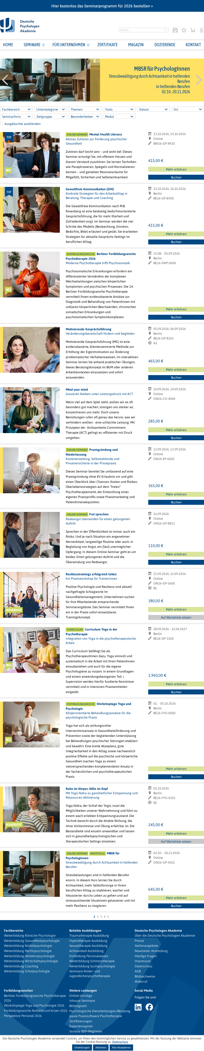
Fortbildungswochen (18, 990)
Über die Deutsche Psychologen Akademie (165, 935)
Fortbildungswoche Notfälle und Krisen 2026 (35, 1010)
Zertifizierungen (80, 1021)
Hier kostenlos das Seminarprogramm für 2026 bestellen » (102, 6)
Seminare (32, 44)
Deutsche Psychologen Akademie (158, 930)
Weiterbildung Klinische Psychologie (30, 935)
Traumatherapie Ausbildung (89, 935)
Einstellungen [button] (82, 1047)
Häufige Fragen (146, 956)
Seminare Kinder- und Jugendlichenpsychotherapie (89, 973)
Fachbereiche (13, 930)
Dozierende (164, 44)
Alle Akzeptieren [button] (121, 1047)
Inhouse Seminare (82, 1000)
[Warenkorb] (192, 30)
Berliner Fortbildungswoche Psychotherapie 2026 (35, 998)
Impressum (143, 961)
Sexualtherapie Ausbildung (88, 945)
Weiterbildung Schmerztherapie (92, 961)
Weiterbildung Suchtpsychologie (92, 966)
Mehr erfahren (176, 169)
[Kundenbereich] (201, 30)
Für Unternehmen (68, 44)
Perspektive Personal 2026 (23, 1016)
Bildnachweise (145, 976)
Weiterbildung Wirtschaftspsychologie (31, 961)
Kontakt (193, 44)
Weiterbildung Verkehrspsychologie (29, 956)
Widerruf (141, 981)
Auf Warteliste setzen (178, 618)
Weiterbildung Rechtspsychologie (28, 951)
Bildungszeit (78, 1006)
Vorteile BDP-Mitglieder (86, 1031)
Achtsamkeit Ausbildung (86, 951)
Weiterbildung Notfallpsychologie (28, 945)
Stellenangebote (146, 945)
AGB (138, 971)
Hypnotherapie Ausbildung (88, 940)
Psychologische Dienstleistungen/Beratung (99, 1011)
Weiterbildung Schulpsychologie (27, 971)
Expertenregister (81, 1026)
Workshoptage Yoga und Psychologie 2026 (34, 1005)
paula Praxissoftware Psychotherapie (95, 1016)
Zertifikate (107, 44)
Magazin (136, 44)
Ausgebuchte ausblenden (23, 123)
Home (8, 44)
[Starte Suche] (166, 30)
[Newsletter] (175, 30)
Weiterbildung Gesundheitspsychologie (32, 940)
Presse (139, 940)
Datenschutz (143, 966)
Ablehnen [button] (100, 1047)
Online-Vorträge (80, 995)
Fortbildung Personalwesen (88, 956)
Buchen (176, 177)
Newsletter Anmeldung (151, 951)
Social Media (144, 990)
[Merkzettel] (183, 30)
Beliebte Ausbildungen (85, 930)
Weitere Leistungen (83, 990)
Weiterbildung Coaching (21, 966)
